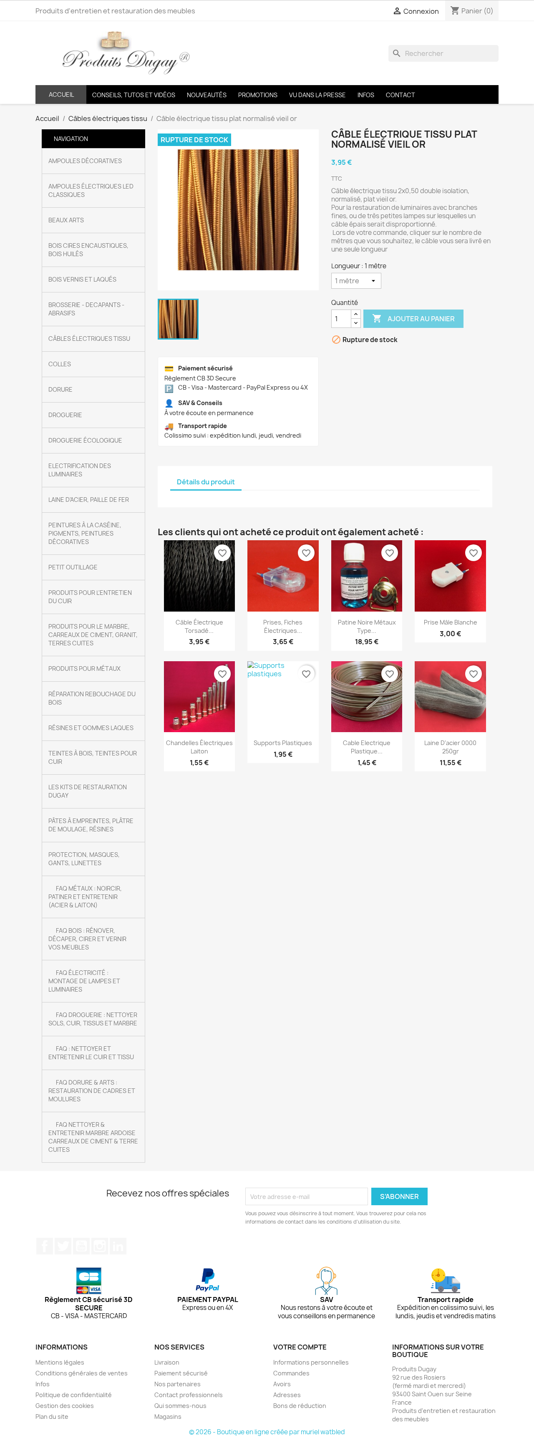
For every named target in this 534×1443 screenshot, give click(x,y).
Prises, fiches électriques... (282, 626)
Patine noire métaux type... (367, 626)
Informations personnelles (311, 1362)
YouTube (81, 1246)
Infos (42, 1384)
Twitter (63, 1246)
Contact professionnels (188, 1395)
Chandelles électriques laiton (199, 747)
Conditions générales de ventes (81, 1373)
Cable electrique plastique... (366, 747)
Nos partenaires (177, 1384)
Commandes (291, 1373)
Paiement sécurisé (181, 1373)
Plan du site (51, 1416)
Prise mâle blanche (450, 622)
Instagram (99, 1246)
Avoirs (282, 1384)
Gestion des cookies (64, 1406)
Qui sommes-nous (180, 1406)
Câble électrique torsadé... (199, 626)
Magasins (167, 1416)
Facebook (44, 1246)
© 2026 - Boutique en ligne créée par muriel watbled (267, 1432)
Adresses (287, 1395)
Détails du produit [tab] (206, 481)
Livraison (166, 1362)
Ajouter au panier (413, 318)
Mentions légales (59, 1362)
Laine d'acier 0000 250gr (450, 747)
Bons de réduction (299, 1406)
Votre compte (300, 1347)
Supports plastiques (283, 743)
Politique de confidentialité (73, 1395)
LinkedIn (118, 1246)
